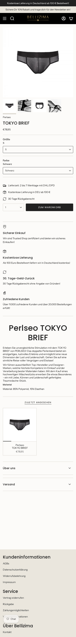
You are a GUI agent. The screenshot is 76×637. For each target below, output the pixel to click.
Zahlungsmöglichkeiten (16, 610)
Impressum (9, 582)
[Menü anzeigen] (4, 18)
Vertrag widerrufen (13, 597)
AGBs (6, 563)
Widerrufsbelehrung (14, 576)
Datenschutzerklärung (15, 569)
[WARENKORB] (71, 18)
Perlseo (7, 117)
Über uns (9, 468)
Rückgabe (8, 604)
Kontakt (7, 632)
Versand (9, 484)
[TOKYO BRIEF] (19, 424)
